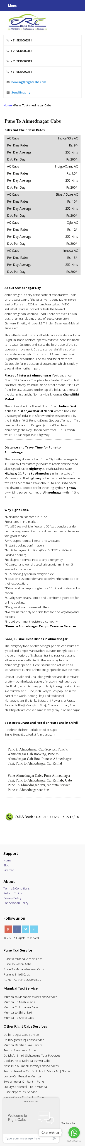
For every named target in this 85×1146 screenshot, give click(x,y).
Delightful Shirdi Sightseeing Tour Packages (32, 1055)
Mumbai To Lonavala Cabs (21, 1007)
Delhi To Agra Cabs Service (21, 1035)
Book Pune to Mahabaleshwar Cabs (27, 1061)
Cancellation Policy (15, 903)
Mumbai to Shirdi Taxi (18, 1012)
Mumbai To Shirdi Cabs (19, 1018)
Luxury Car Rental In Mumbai (22, 1076)
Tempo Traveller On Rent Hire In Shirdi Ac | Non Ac (37, 1071)
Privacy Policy (12, 898)
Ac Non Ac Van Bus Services (22, 980)
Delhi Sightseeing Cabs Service (24, 1040)
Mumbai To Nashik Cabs (19, 1002)
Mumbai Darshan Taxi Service (23, 1045)
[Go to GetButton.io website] (74, 1141)
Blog (6, 865)
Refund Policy (12, 893)
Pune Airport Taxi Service (20, 1092)
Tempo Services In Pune (20, 1050)
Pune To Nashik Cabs (17, 964)
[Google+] (8, 929)
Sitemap (8, 870)
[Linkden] (34, 929)
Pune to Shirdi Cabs (17, 974)
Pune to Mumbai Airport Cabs (23, 959)
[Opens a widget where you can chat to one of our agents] (31, 1120)
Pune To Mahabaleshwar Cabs (24, 969)
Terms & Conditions (16, 888)
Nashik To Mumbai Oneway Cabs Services (31, 1066)
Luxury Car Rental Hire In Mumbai (26, 1087)
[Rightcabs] (25, 21)
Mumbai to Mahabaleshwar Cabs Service (30, 997)
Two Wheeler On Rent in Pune (24, 1081)
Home (8, 105)
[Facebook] (17, 929)
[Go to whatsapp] (74, 1132)
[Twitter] (25, 929)
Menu (12, 6)
